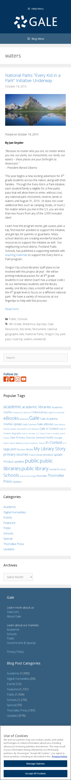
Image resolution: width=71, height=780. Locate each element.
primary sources (15, 454)
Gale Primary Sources (22, 437)
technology (31, 476)
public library (34, 468)
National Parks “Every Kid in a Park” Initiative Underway (32, 77)
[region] (35, 752)
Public (12, 319)
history (42, 443)
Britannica (29, 324)
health (6, 443)
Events (7, 517)
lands (28, 329)
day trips (41, 324)
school (63, 469)
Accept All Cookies (35, 773)
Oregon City (52, 334)
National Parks (34, 334)
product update (52, 455)
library (29, 449)
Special (7, 538)
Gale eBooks (45, 424)
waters (28, 339)
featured (23, 418)
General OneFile (45, 437)
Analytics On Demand (21, 412)
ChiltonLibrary (39, 412)
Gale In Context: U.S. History (34, 433)
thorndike (41, 475)
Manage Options (35, 763)
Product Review (36, 454)
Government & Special (21, 643)
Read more (12, 309)
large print (10, 449)
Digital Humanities (14, 512)
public (32, 460)
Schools (22, 319)
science (23, 476)
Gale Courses (29, 424)
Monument (39, 329)
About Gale (14, 616)
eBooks (11, 418)
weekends (40, 339)
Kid (21, 329)
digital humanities (56, 412)
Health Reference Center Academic (24, 443)
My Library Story (49, 448)
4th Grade (15, 324)
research (54, 469)
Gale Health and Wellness (28, 429)
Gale (34, 417)
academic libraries (36, 406)
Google (58, 437)
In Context (53, 442)
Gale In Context (49, 429)
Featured (9, 523)
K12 (64, 443)
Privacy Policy (15, 652)
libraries (21, 449)
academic (12, 406)
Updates (17, 481)
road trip (17, 339)
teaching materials (16, 255)
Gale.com (13, 612)
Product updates (13, 461)
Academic (9, 507)
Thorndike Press (13, 544)
